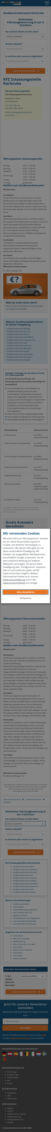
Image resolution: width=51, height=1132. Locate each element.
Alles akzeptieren (26, 592)
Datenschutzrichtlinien (14, 582)
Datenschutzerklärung (14, 579)
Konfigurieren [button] (25, 598)
